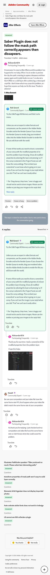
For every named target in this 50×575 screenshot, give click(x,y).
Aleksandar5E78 (14, 63)
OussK (10, 393)
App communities (18, 11)
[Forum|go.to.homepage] (18, 5)
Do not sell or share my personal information (19, 568)
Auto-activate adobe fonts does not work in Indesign (24, 505)
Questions (8, 14)
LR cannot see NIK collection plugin (17, 517)
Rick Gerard (14, 108)
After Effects (32, 11)
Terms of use (25, 560)
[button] (4, 5)
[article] (25, 283)
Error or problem (32, 201)
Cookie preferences (11, 564)
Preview (8, 201)
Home (7, 11)
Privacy (33, 560)
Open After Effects (37, 25)
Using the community (12, 560)
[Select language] (33, 5)
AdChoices (10, 572)
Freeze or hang (19, 201)
